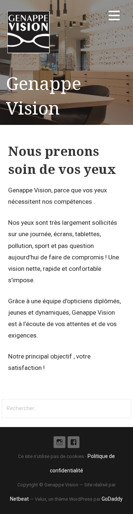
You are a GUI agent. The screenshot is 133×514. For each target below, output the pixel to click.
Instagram (59, 442)
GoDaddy (112, 499)
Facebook (73, 442)
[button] (114, 16)
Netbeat (19, 499)
